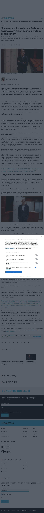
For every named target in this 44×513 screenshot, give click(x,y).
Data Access (22, 276)
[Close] (42, 237)
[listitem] (22, 252)
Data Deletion (15, 276)
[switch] (36, 255)
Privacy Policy (28, 276)
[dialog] (22, 256)
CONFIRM (14, 271)
